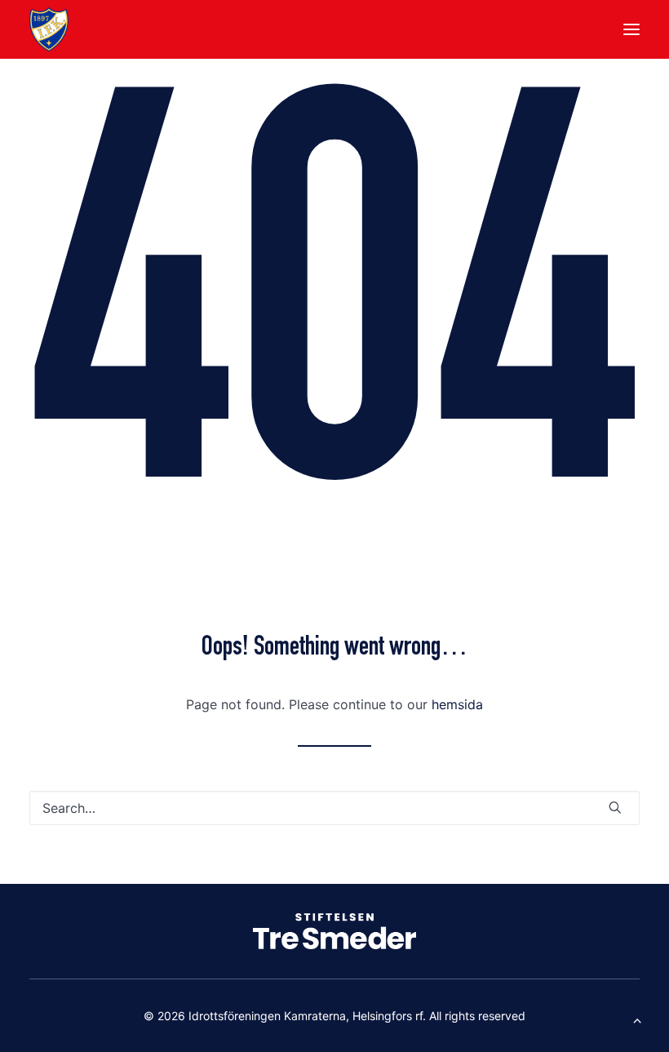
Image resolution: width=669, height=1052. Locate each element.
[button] (631, 29)
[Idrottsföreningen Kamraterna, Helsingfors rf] (49, 29)
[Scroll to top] (637, 1018)
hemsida (457, 704)
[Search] (334, 808)
